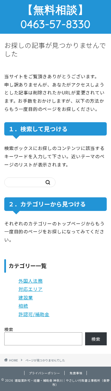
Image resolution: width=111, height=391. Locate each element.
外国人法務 (30, 280)
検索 (8, 329)
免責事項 (76, 373)
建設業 (25, 297)
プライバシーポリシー (44, 373)
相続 (23, 305)
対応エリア (30, 289)
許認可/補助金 (34, 314)
